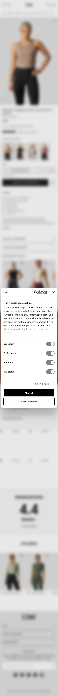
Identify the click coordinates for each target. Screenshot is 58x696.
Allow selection (29, 401)
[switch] (50, 353)
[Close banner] (53, 292)
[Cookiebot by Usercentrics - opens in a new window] (35, 292)
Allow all (29, 393)
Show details (42, 384)
